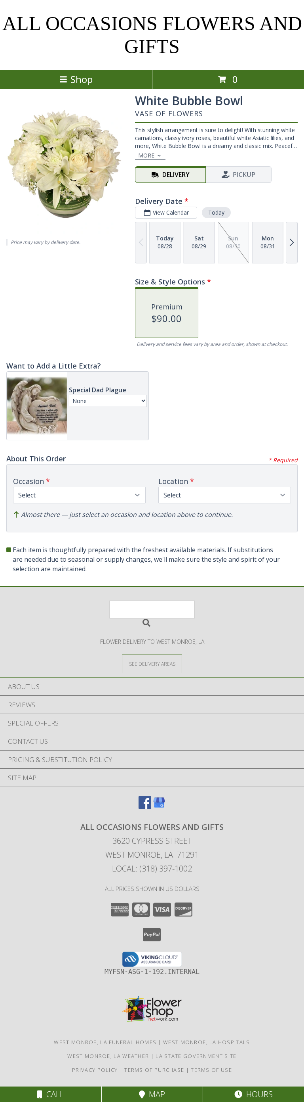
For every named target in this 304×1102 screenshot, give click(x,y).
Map (155, 1094)
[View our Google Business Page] (159, 806)
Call (53, 1094)
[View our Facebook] (145, 806)
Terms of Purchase (154, 1069)
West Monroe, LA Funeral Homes (105, 1042)
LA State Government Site (196, 1056)
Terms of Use (211, 1069)
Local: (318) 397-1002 (152, 868)
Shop (81, 79)
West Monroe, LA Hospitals (206, 1042)
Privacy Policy (95, 1069)
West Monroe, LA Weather (108, 1056)
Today (216, 212)
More (146, 155)
